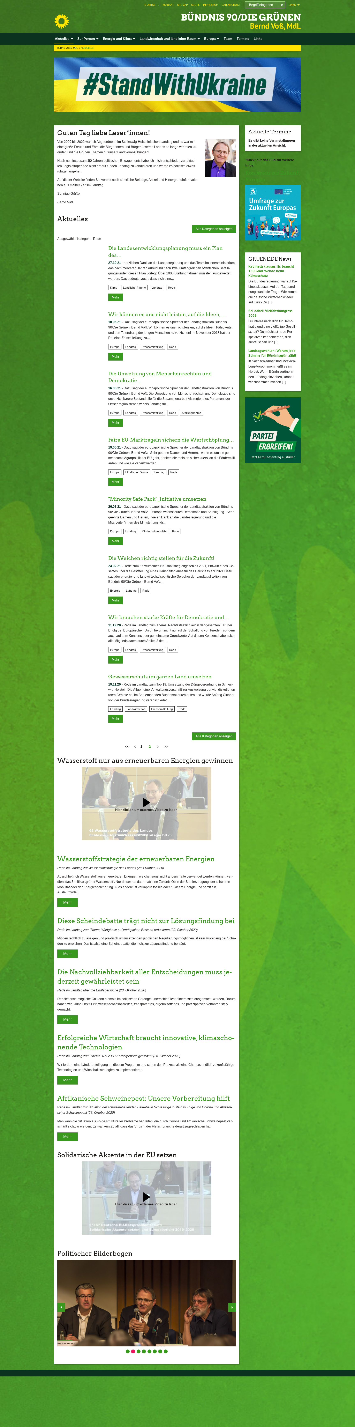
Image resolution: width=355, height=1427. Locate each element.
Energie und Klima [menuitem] (117, 38)
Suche (195, 4)
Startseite (151, 4)
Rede (171, 287)
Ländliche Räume (134, 287)
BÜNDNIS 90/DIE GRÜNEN (241, 17)
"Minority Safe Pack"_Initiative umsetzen (157, 499)
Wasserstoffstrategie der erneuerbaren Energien (136, 859)
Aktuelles (87, 48)
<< (127, 747)
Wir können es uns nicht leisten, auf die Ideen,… (167, 314)
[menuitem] (151, 5)
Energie (115, 590)
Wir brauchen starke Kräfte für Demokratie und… (168, 617)
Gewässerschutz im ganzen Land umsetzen (160, 677)
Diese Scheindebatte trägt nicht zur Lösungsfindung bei (146, 921)
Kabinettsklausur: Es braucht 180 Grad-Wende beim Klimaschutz (271, 271)
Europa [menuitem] (210, 38)
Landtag (157, 287)
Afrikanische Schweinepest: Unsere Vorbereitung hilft (143, 1098)
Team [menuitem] (228, 38)
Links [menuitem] (292, 4)
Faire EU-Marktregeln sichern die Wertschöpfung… (171, 440)
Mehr (115, 297)
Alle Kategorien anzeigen (214, 229)
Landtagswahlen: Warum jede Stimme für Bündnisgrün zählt (272, 353)
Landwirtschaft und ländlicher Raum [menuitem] (168, 38)
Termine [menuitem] (243, 38)
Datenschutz (230, 4)
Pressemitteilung (152, 346)
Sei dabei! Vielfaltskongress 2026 (270, 313)
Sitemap (182, 4)
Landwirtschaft (136, 709)
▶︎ (232, 1307)
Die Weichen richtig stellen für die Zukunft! (161, 558)
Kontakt (168, 4)
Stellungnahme (191, 412)
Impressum (210, 4)
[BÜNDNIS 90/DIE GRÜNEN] (61, 21)
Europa (115, 346)
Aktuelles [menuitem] (62, 38)
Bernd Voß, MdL (67, 48)
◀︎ (61, 1307)
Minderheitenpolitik (154, 531)
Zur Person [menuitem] (86, 38)
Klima (113, 287)
